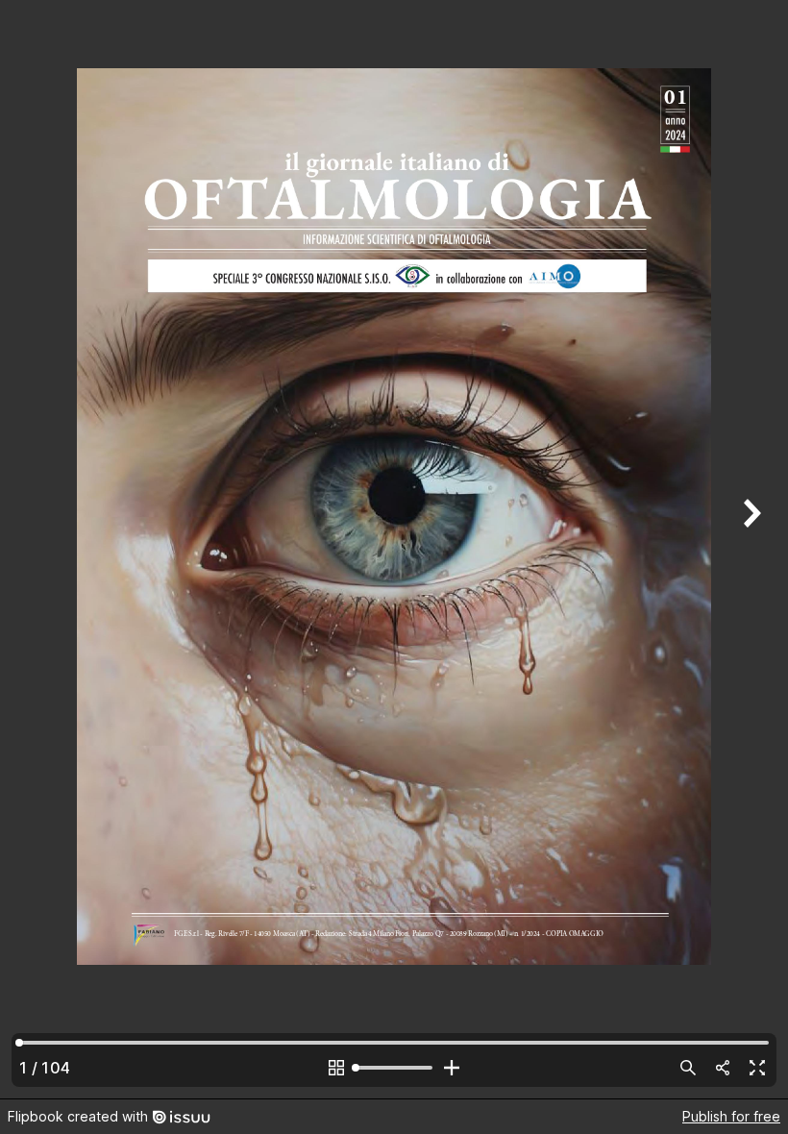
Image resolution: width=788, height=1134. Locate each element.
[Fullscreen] (757, 1067)
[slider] (394, 1067)
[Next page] (749, 549)
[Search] (688, 1067)
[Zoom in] (451, 1067)
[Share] (722, 1067)
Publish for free (731, 1116)
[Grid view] (336, 1067)
